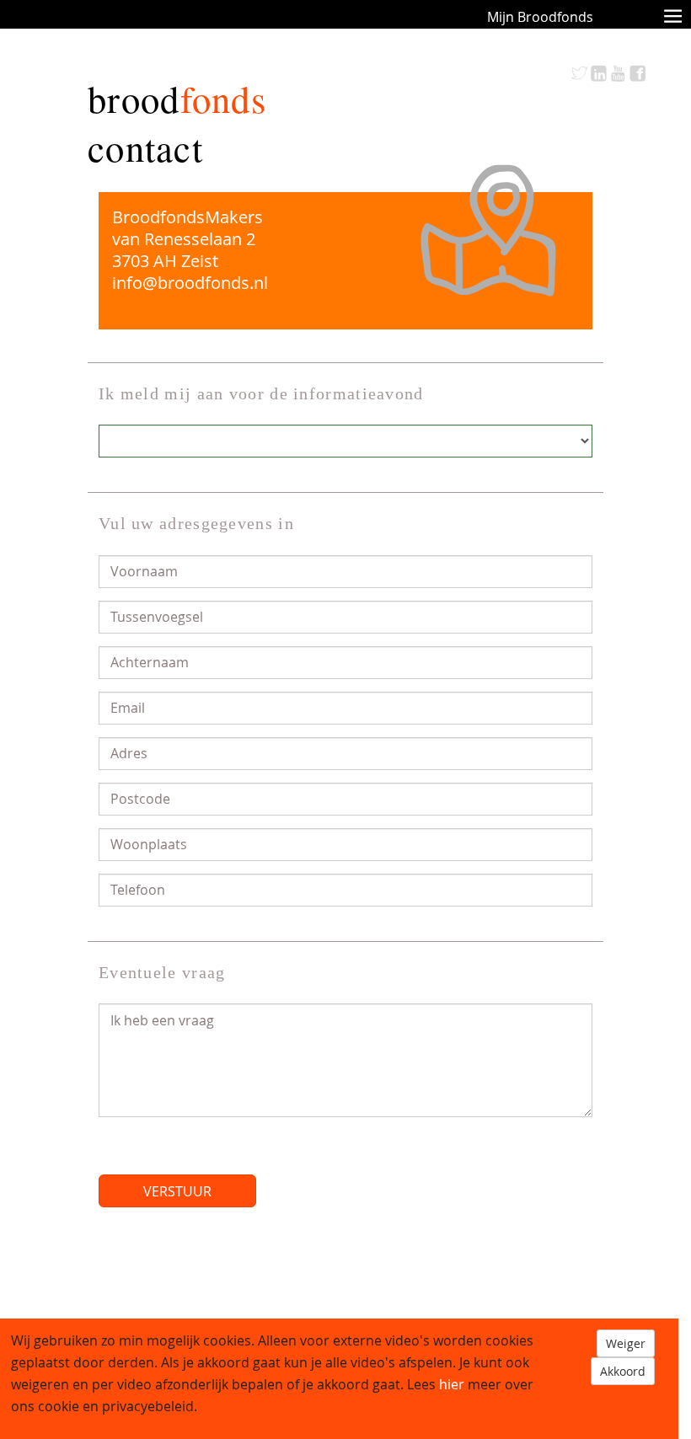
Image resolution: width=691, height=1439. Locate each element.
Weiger (625, 1343)
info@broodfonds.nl (190, 283)
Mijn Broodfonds (540, 17)
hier (451, 1384)
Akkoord (622, 1371)
